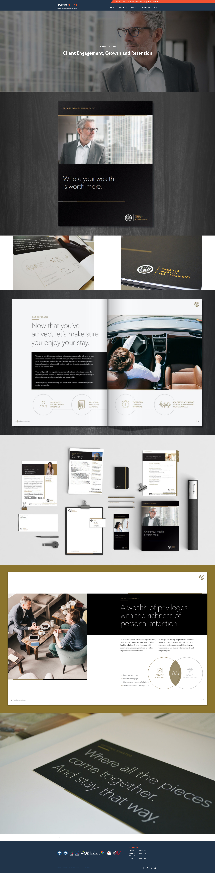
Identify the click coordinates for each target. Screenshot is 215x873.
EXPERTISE (134, 8)
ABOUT (112, 8)
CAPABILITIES (123, 8)
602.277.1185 (142, 853)
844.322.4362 (142, 850)
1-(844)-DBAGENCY (120, 2)
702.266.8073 (142, 859)
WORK (155, 8)
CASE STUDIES (146, 8)
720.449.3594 (142, 856)
